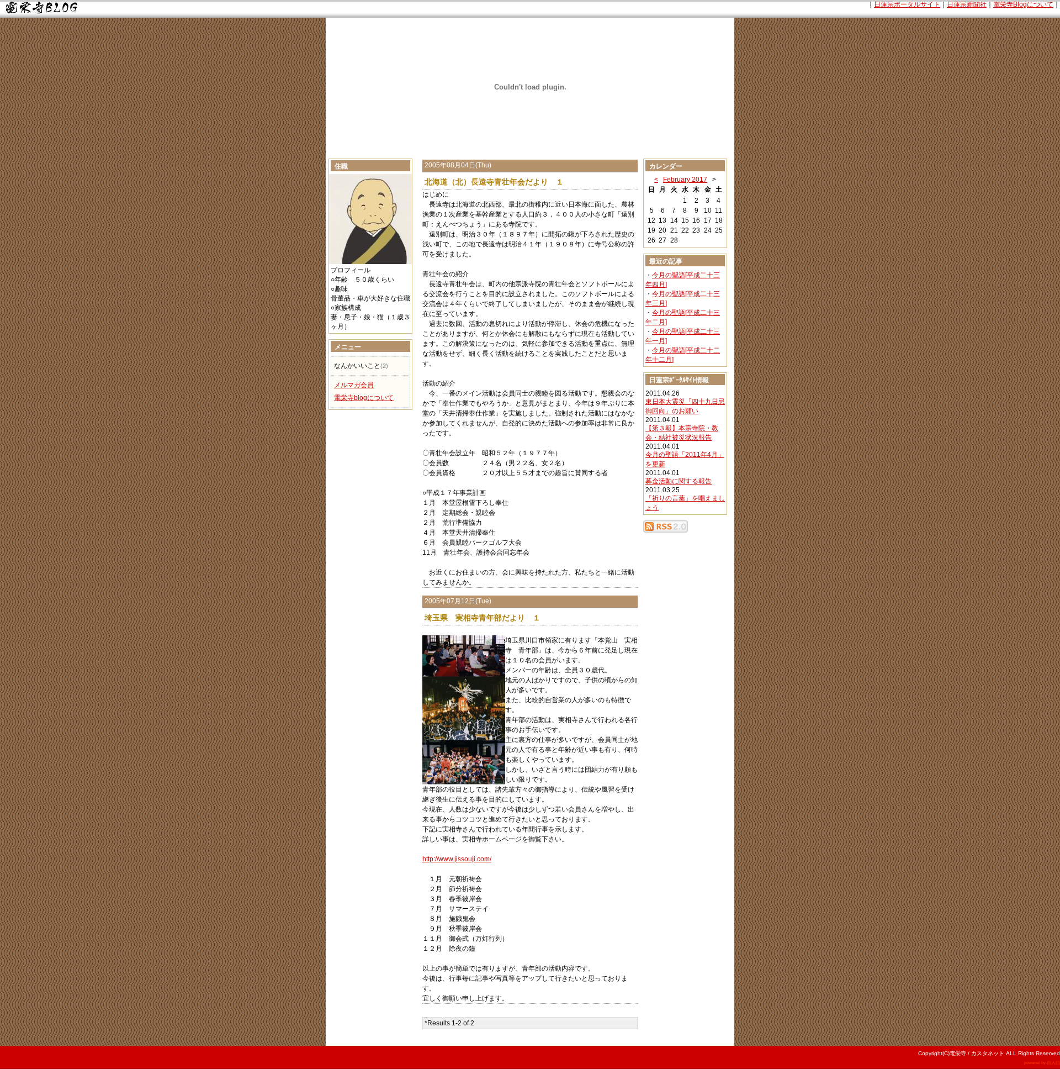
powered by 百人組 (1042, 1062)
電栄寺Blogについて (1023, 4)
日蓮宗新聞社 (967, 4)
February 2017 (685, 179)
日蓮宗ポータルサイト (907, 4)
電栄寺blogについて (364, 398)
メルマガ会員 (354, 385)
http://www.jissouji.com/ (456, 859)
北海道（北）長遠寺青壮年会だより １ (494, 181)
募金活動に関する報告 (678, 481)
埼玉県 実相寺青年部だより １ (482, 617)
